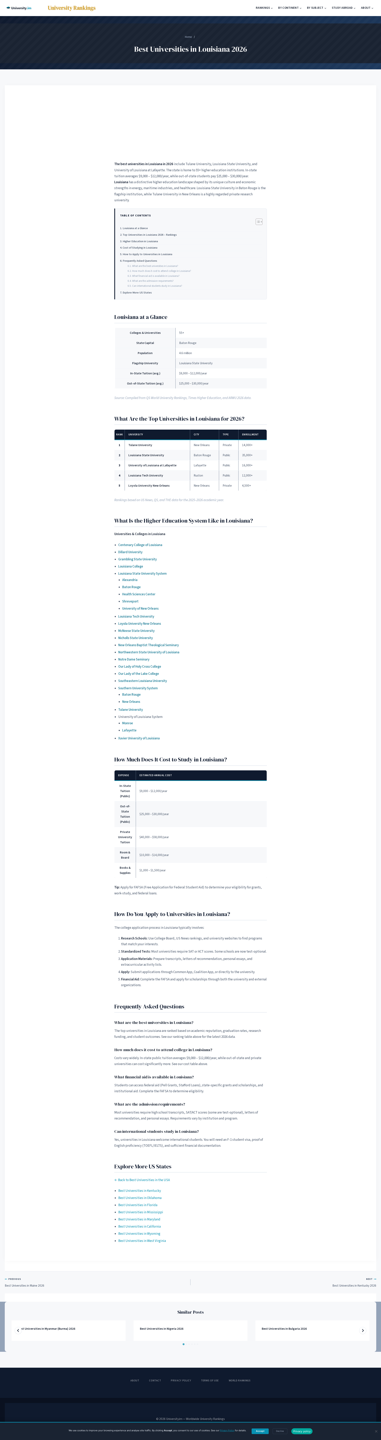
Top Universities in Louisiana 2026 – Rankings (150, 235)
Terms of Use (210, 1380)
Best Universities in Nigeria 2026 (161, 1329)
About (134, 1380)
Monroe (127, 723)
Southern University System (138, 688)
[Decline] (376, 1431)
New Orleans (131, 701)
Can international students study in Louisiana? (157, 286)
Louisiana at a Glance (135, 228)
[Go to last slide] (18, 1330)
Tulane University (130, 709)
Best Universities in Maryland (139, 1219)
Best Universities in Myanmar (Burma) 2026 (46, 1329)
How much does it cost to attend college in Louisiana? (161, 271)
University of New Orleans (140, 608)
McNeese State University (136, 630)
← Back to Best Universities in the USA (142, 1180)
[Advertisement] (190, 123)
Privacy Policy (181, 1380)
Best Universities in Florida (137, 1205)
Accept (260, 1431)
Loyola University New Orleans (139, 623)
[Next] (362, 1330)
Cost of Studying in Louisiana (140, 248)
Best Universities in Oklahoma (140, 1198)
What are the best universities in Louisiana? (155, 266)
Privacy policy (302, 1431)
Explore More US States (137, 293)
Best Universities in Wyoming (139, 1233)
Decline (280, 1431)
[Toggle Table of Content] (257, 221)
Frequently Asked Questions (140, 261)
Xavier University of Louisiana (139, 738)
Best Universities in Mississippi (140, 1212)
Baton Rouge (131, 587)
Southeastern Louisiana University (142, 681)
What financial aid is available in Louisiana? (156, 276)
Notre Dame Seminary (133, 659)
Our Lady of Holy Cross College (139, 666)
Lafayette (129, 730)
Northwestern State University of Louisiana (148, 652)
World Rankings (240, 1380)
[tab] (184, 1344)
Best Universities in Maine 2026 (24, 1282)
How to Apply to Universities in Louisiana (147, 254)
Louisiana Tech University (136, 616)
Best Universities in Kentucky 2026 (354, 1282)
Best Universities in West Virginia (142, 1241)
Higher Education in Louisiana (140, 241)
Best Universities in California (139, 1226)
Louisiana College (130, 566)
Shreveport (130, 601)
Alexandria (130, 580)
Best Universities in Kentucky (139, 1190)
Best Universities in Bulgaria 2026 (284, 1329)
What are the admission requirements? (153, 281)
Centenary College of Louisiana (140, 545)
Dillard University (130, 552)
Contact (155, 1380)
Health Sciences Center (138, 594)
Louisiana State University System (142, 573)
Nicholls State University (135, 638)
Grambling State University (137, 559)
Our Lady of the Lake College (138, 673)
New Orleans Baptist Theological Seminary (148, 645)
